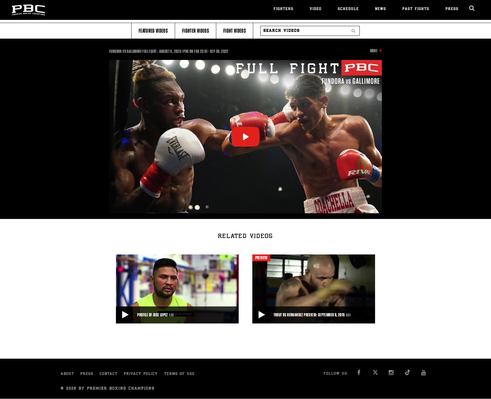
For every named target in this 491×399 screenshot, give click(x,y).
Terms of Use (179, 374)
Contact (109, 374)
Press (452, 9)
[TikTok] (407, 374)
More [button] (374, 51)
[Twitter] (375, 374)
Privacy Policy (141, 374)
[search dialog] (472, 8)
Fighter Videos (195, 31)
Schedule (348, 9)
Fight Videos (234, 31)
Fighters (284, 9)
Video (316, 9)
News (380, 9)
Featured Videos (153, 31)
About (67, 374)
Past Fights (415, 9)
